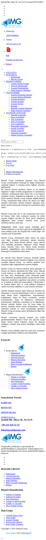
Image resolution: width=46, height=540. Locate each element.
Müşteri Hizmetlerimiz (14, 172)
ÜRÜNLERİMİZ (13, 93)
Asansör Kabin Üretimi (20, 84)
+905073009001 (12, 35)
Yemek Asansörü (17, 131)
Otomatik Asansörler (19, 133)
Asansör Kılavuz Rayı (14, 515)
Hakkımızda (15, 77)
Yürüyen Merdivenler (19, 86)
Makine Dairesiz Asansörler (21, 135)
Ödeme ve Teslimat (18, 377)
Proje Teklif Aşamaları (14, 524)
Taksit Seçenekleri (18, 355)
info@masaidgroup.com (13, 430)
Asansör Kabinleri (18, 99)
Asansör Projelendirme (19, 88)
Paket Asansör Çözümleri (20, 90)
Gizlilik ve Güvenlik (19, 386)
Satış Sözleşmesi (17, 381)
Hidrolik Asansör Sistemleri (21, 108)
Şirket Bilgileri (16, 362)
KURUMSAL (11, 75)
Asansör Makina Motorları (21, 97)
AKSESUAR (8, 412)
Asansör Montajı (12, 520)
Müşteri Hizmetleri (18, 360)
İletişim (9, 64)
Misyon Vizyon (17, 79)
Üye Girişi (10, 165)
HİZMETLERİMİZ (13, 81)
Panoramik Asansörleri (19, 126)
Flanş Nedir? (11, 518)
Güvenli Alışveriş (17, 357)
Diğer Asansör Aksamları (20, 110)
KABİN (6, 403)
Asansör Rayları (17, 104)
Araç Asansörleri (17, 124)
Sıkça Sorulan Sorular (19, 388)
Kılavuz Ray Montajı (14, 522)
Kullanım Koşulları (18, 379)
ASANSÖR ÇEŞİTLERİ (16, 113)
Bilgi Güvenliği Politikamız (21, 364)
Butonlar (14, 106)
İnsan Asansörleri (17, 117)
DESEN (6, 408)
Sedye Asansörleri (18, 122)
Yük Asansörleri (17, 119)
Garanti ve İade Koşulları (20, 384)
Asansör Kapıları (17, 102)
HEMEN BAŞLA (8, 417)
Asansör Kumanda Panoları (21, 95)
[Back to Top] (2, 538)
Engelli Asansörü (17, 128)
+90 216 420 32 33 (13, 44)
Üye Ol (9, 163)
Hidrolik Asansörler (18, 115)
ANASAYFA (11, 72)
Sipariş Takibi (11, 161)
